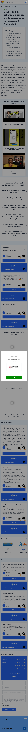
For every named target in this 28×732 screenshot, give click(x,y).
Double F (14, 356)
